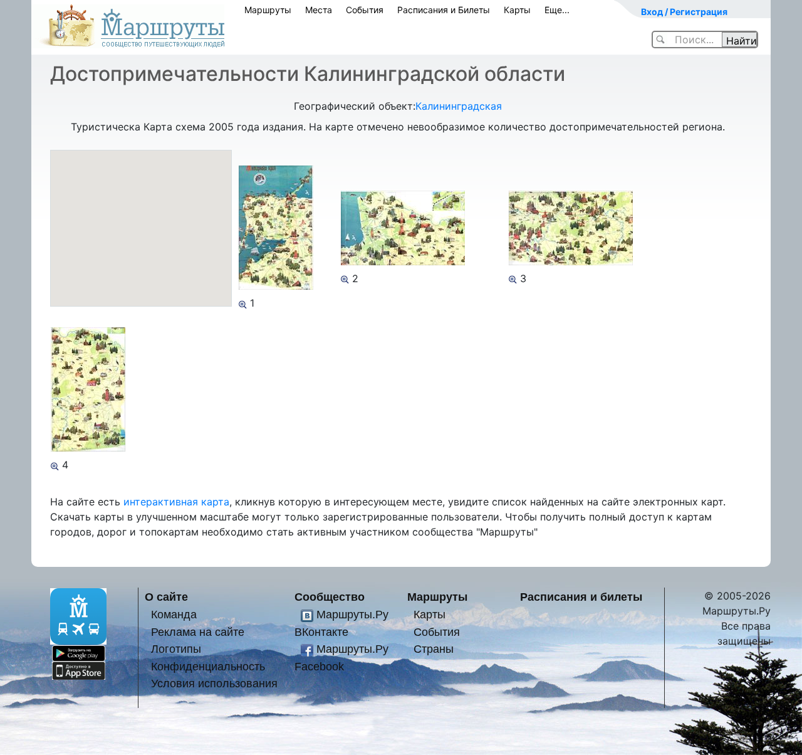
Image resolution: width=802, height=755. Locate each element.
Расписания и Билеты (443, 9)
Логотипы (176, 648)
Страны (434, 648)
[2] (345, 278)
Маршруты (267, 9)
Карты (517, 9)
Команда (174, 614)
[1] (243, 303)
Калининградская (458, 106)
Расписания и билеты (581, 596)
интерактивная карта (176, 501)
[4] (55, 464)
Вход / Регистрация (684, 11)
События (364, 9)
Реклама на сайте (197, 631)
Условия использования (214, 683)
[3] (513, 278)
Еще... (557, 9)
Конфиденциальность (208, 666)
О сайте (166, 596)
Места (318, 9)
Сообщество (329, 596)
